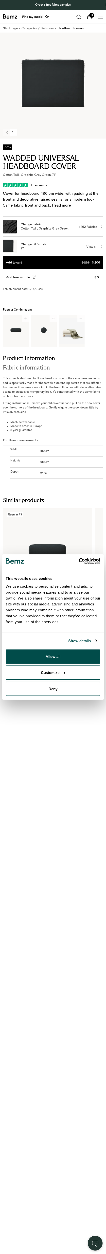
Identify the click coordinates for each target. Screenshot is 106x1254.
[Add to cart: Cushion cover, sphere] (53, 318)
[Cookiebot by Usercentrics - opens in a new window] (78, 561)
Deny (53, 689)
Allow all (53, 656)
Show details (79, 641)
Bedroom (47, 28)
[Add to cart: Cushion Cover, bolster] (25, 318)
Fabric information (26, 367)
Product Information (29, 358)
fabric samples (61, 5)
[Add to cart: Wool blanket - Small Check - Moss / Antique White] (81, 318)
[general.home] (10, 16)
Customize (50, 673)
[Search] (78, 17)
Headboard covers (70, 28)
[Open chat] (95, 1243)
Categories (29, 28)
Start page (10, 28)
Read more (61, 205)
